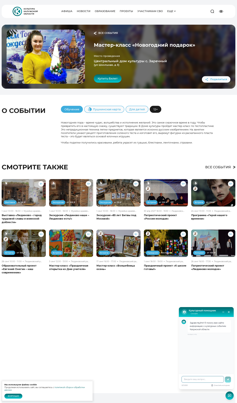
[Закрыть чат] (229, 312)
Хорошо (13, 396)
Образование (105, 11)
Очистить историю (222, 385)
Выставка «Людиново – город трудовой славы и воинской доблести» (22, 219)
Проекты (126, 11)
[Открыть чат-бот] (229, 395)
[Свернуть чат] (223, 312)
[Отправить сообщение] (228, 380)
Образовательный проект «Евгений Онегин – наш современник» (19, 269)
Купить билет (108, 78)
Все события (108, 33)
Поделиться (218, 79)
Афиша (66, 11)
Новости (83, 11)
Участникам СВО (150, 11)
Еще (170, 11)
